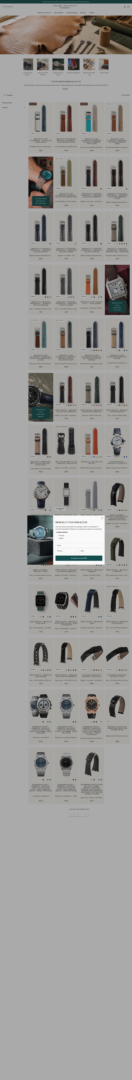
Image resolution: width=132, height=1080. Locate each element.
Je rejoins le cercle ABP (79, 558)
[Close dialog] (102, 518)
